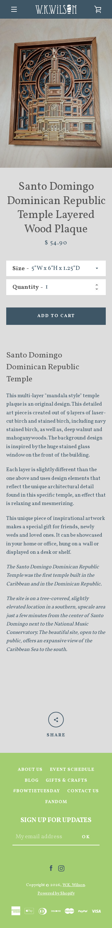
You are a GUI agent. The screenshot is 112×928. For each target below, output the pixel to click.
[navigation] (14, 9)
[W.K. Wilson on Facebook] (51, 868)
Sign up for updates (56, 820)
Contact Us (83, 791)
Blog (32, 780)
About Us (30, 770)
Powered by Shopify (56, 893)
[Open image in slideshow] (56, 93)
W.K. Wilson (74, 885)
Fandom (56, 802)
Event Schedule (72, 770)
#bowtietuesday (36, 791)
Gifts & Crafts (66, 780)
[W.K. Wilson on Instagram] (61, 868)
